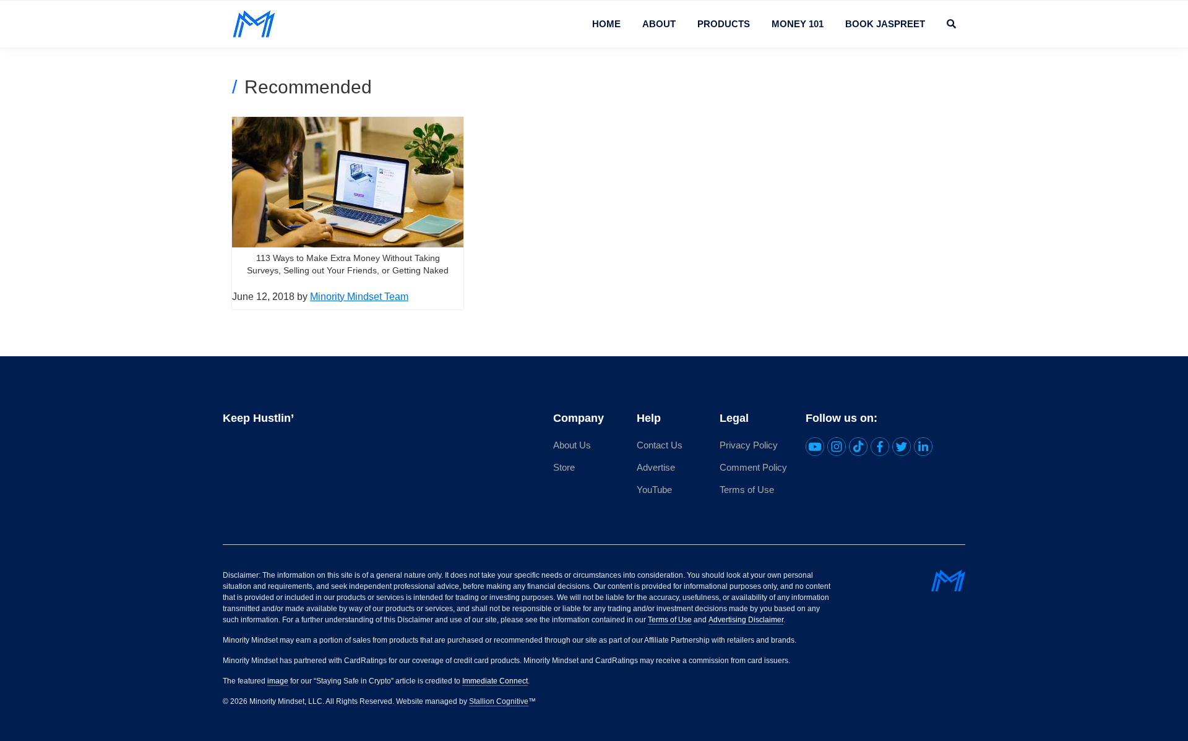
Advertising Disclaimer (745, 619)
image (277, 681)
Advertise (656, 467)
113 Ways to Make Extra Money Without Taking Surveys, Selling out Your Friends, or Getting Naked (348, 264)
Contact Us (659, 445)
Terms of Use (747, 489)
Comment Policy (753, 467)
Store (564, 467)
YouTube (654, 489)
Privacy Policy (749, 445)
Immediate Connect (495, 681)
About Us (572, 445)
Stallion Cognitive (498, 701)
